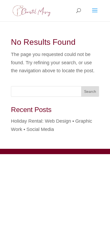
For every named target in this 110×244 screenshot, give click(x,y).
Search (90, 91)
